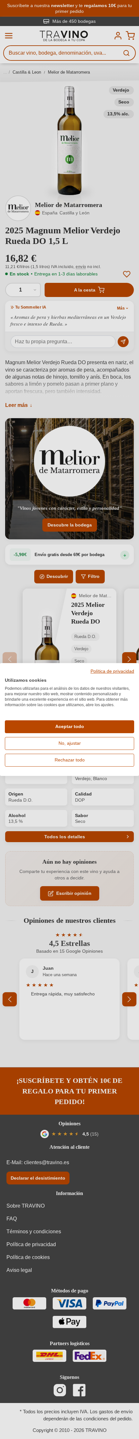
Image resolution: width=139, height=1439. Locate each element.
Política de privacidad (112, 671)
